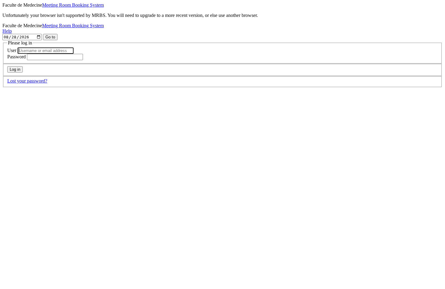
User (11, 50)
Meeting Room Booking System (73, 5)
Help (7, 31)
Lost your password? (27, 80)
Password (16, 56)
